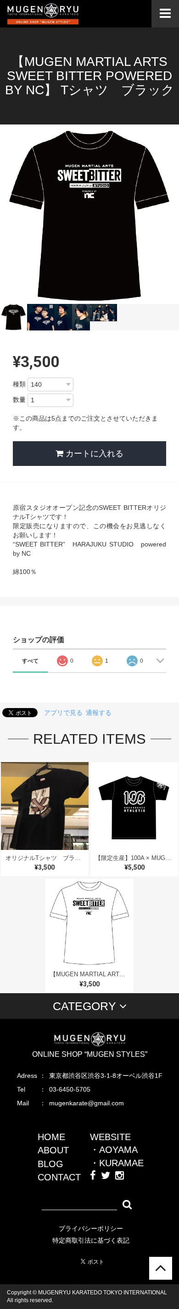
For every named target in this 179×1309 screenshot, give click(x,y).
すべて (30, 661)
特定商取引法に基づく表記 (90, 1240)
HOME (51, 1137)
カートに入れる (93, 453)
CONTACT (59, 1177)
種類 (19, 384)
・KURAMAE (117, 1163)
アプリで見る (63, 712)
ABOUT (53, 1150)
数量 (19, 399)
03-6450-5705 (69, 1089)
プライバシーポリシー (91, 1228)
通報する (99, 712)
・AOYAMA (114, 1150)
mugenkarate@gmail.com (86, 1103)
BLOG (50, 1164)
